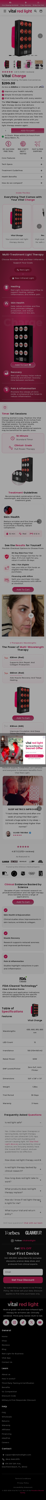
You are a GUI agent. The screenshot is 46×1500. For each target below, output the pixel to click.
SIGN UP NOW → (34, 756)
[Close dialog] (44, 737)
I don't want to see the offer (34, 758)
